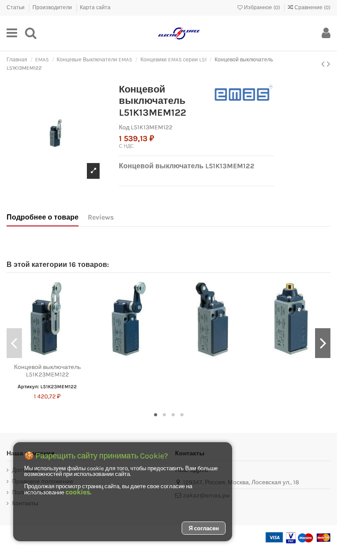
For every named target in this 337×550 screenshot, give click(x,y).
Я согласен (204, 528)
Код (124, 127)
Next (322, 343)
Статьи (16, 7)
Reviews (101, 217)
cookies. (78, 492)
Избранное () (262, 7)
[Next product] (328, 64)
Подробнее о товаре (43, 217)
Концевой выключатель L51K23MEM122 (47, 370)
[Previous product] (324, 64)
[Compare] (47, 356)
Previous (14, 343)
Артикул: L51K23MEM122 (47, 387)
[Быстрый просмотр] (60, 356)
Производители (52, 7)
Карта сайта (95, 7)
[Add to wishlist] (35, 356)
